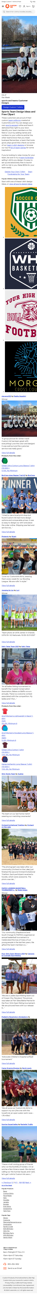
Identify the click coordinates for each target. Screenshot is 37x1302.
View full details (8, 453)
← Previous (6, 1182)
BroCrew (31, 475)
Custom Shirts (8, 1193)
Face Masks (7, 1196)
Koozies (6, 1204)
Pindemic (5, 537)
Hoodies (6, 1200)
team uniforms (14, 120)
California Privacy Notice (23, 1283)
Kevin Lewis (26, 1068)
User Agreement (28, 1285)
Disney (5, 1218)
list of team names (18, 148)
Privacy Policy (9, 1283)
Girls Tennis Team (8, 774)
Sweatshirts (7, 1209)
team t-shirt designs (15, 145)
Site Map (32, 1278)
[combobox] (18, 12)
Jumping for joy (8, 590)
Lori (17, 590)
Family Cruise (8, 1227)
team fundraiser (27, 158)
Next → (28, 1182)
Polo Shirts (7, 1206)
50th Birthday (8, 1229)
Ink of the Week (7, 1185)
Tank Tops (6, 1211)
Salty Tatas (25, 647)
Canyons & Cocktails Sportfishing (18, 955)
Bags (5, 1191)
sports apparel (12, 125)
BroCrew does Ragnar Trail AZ (13, 475)
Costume (6, 1220)
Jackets (6, 1202)
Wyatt (14, 537)
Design (13, 107)
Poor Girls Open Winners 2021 (13, 954)
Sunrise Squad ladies (10, 1124)
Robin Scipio (22, 890)
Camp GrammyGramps (11, 1068)
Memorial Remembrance (12, 1222)
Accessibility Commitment (13, 1285)
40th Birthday (8, 1235)
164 (20, 1182)
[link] (10, 6)
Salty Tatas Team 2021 (10, 647)
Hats (5, 1198)
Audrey (20, 774)
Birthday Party (8, 1233)
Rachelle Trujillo (27, 1124)
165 (23, 1182)
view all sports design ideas (20, 184)
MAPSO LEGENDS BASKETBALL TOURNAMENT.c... (14, 889)
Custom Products (8, 1278)
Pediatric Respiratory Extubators (15, 1017)
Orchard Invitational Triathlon (13, 825)
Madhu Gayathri (20, 396)
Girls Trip (6, 1231)
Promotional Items (21, 1278)
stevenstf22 (6, 396)
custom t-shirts (28, 1280)
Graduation (7, 1224)
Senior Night (7, 1237)
